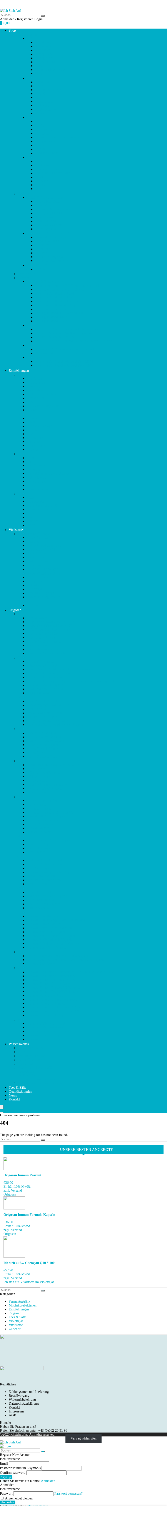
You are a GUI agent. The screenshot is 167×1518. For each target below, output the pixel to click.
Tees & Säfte (26, 274)
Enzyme (40, 73)
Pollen (39, 161)
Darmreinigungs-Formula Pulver (48, 705)
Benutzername (10, 1459)
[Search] (1, 1112)
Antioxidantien (45, 46)
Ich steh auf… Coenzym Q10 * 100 (29, 1263)
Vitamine (41, 185)
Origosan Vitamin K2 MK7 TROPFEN (53, 1011)
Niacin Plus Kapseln (40, 848)
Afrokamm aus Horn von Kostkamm (60, 289)
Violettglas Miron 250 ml (52, 321)
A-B (20, 614)
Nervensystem (44, 145)
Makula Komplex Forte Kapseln (39, 1083)
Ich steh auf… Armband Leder (56, 293)
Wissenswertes (19, 1044)
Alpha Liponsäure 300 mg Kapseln (50, 629)
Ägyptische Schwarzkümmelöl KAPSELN (55, 622)
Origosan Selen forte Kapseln (46, 932)
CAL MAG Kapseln (40, 661)
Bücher (31, 325)
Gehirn (39, 86)
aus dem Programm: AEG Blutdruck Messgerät (67, 285)
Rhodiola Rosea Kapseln (43, 904)
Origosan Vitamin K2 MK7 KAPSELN (53, 1007)
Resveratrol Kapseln (40, 900)
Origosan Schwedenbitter (43, 924)
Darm (39, 66)
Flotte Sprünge (45, 217)
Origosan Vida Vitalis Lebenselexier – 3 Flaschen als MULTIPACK (73, 972)
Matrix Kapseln (36, 804)
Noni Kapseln (35, 852)
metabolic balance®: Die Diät (55, 337)
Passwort (20, 1468)
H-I (19, 729)
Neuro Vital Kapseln (40, 844)
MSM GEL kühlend (40, 824)
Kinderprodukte (46, 109)
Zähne (39, 189)
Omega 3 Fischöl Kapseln (44, 864)
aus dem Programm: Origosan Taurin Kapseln (57, 956)
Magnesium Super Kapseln (44, 800)
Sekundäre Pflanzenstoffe (52, 173)
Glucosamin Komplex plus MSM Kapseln (55, 725)
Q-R (20, 888)
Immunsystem (44, 101)
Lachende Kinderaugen (51, 237)
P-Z (28, 157)
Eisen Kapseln (36, 709)
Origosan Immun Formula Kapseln (29, 1214)
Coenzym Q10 (45, 62)
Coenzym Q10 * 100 (49, 213)
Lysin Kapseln (36, 792)
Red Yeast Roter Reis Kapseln (46, 896)
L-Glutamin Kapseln (40, 776)
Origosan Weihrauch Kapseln (46, 1023)
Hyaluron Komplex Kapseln (45, 741)
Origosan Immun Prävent (22, 1175)
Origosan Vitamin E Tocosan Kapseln (52, 999)
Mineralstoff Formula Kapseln (46, 816)
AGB (12, 1415)
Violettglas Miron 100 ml (52, 317)
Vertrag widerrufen (84, 1438)
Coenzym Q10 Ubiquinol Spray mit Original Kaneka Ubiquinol (70, 681)
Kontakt (14, 1099)
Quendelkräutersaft (39, 892)
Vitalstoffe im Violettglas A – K (47, 197)
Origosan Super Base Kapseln (46, 947)
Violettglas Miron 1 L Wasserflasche (59, 313)
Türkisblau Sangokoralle (51, 261)
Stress (39, 177)
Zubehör (23, 278)
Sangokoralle (44, 165)
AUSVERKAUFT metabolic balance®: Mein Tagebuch (73, 341)
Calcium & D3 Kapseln (42, 665)
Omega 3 (41, 149)
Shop (12, 30)
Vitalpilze (41, 181)
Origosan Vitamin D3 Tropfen (46, 995)
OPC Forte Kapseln (39, 868)
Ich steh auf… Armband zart (54, 297)
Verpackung (25, 1071)
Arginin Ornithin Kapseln (43, 641)
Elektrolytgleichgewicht (51, 70)
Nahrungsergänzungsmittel (35, 1067)
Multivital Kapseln (39, 832)
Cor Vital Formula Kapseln (44, 685)
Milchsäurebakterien (23, 1305)
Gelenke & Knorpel (48, 90)
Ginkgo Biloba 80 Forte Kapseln (48, 721)
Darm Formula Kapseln (42, 701)
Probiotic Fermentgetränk (43, 880)
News (13, 1095)
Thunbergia (43, 253)
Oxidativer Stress (46, 153)
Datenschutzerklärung (24, 1403)
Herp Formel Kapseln (41, 733)
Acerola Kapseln (37, 618)
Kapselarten (25, 1063)
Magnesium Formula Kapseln (37, 1079)
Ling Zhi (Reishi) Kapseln (44, 788)
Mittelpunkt (43, 245)
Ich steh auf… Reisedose (52, 309)
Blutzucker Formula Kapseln (46, 653)
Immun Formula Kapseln (43, 748)
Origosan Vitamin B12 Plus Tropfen (51, 980)
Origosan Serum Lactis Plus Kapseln (51, 936)
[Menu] (1, 1107)
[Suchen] (43, 16)
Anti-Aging (43, 42)
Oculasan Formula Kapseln (44, 860)
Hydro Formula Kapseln (43, 745)
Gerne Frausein (45, 221)
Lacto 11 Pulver (37, 780)
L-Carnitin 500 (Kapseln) (43, 772)
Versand (16, 1190)
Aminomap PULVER (41, 637)
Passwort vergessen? (68, 1493)
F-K (29, 78)
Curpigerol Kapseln (39, 693)
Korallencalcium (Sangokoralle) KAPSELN (56, 765)
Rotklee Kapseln (37, 908)
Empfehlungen (27, 34)
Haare (39, 97)
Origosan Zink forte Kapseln (45, 1035)
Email (4, 1463)
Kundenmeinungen (30, 1048)
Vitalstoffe (24, 193)
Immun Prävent (36, 752)
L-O (29, 117)
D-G (20, 697)
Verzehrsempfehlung (31, 1055)
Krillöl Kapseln (45, 229)
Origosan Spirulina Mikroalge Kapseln (52, 943)
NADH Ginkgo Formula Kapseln (49, 840)
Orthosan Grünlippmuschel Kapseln (50, 872)
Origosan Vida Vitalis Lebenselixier (50, 976)
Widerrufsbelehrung (22, 1399)
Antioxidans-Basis (47, 201)
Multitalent (42, 249)
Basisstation (43, 205)
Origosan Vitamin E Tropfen (45, 1003)
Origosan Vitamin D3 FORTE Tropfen (52, 991)
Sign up (6, 1477)
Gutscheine (34, 357)
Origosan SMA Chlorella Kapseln (49, 940)
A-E (29, 38)
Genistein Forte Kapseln (42, 717)
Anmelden (7, 1502)
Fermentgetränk (19, 1301)
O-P (20, 856)
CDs (29, 345)
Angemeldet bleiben (18, 1498)
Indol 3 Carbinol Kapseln (43, 756)
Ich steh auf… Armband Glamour (58, 301)
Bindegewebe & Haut (50, 58)
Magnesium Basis (47, 241)
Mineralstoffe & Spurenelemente (57, 137)
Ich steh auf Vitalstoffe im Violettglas (28, 1282)
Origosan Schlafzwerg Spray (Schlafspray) (55, 920)
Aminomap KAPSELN (42, 633)
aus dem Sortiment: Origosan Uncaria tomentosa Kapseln (65, 960)
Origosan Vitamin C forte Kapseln (49, 984)
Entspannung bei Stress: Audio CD (59, 353)
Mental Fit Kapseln (39, 808)
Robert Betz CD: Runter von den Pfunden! (64, 349)
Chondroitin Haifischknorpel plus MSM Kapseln (59, 669)
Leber (39, 121)
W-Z (20, 1019)
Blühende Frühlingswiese (52, 209)
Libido (39, 125)
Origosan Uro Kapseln (41, 963)
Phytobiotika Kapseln (41, 876)
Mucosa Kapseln (37, 828)
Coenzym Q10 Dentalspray (45, 677)
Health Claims (27, 1075)
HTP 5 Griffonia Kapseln (43, 737)
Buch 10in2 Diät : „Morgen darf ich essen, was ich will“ (73, 329)
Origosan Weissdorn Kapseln (46, 1027)
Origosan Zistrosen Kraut (43, 1039)
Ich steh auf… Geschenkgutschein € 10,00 (64, 361)
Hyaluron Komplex (48, 225)
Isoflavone (42, 105)
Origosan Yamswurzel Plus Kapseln (50, 1031)
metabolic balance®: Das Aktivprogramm (63, 333)
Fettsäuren (42, 82)
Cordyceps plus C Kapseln (44, 689)
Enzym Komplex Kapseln (44, 713)
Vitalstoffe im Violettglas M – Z (48, 233)
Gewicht (41, 94)
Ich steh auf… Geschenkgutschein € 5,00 (63, 365)
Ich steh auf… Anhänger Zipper (56, 305)
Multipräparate (45, 141)
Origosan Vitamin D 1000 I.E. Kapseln (53, 987)
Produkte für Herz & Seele (44, 281)
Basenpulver (43, 54)
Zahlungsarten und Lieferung (29, 1391)
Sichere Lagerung (29, 1059)
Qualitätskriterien (20, 1091)
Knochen (41, 113)
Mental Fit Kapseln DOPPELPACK (51, 812)
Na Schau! (42, 269)
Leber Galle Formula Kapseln (46, 784)
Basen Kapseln (36, 645)
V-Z (20, 968)
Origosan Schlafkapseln (42, 916)
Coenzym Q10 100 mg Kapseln (48, 673)
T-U (20, 952)
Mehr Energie (44, 129)
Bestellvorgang (19, 1395)
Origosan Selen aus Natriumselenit (49, 928)
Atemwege (42, 50)
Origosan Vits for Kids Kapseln (47, 1015)
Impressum (16, 1411)
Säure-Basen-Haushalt (50, 169)
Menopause (43, 133)
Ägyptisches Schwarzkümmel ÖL (49, 626)
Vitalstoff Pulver (37, 265)
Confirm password (12, 1472)
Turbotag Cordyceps (49, 257)
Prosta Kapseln (36, 884)
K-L (20, 761)
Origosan (15, 610)
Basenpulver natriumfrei (42, 649)
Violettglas (24, 1052)
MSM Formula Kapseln (42, 820)
